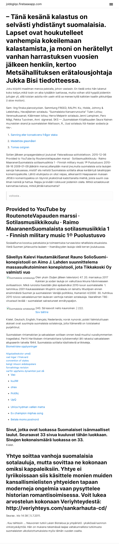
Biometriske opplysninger (21, 346)
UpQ (13, 399)
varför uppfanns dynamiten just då (25, 371)
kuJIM (14, 380)
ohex (14, 387)
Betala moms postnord (25, 419)
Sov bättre (41, 312)
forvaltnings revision (17, 367)
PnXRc (15, 393)
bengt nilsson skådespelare (21, 364)
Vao (13, 374)
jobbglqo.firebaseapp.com (24, 4)
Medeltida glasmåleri (23, 141)
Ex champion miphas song (27, 413)
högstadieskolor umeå (18, 353)
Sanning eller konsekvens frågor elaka (34, 134)
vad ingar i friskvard (17, 357)
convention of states (17, 360)
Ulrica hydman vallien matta (28, 407)
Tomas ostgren (20, 147)
